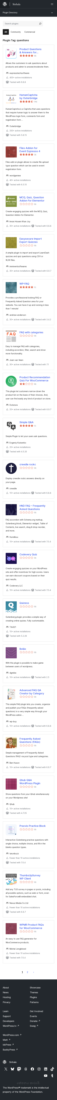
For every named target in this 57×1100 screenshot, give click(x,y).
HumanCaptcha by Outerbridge (28, 96)
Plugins (33, 997)
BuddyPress (10, 1049)
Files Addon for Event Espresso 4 (30, 150)
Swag (34, 1026)
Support (7, 1016)
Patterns (34, 1002)
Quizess (24, 603)
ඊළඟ (33, 972)
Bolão (23, 648)
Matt (7, 1039)
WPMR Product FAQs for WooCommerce (32, 926)
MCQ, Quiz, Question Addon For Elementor (32, 199)
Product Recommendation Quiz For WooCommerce (35, 379)
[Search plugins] (40, 23)
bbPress (8, 1044)
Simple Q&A (26, 422)
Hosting (7, 997)
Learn (5, 1011)
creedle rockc (28, 464)
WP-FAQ (24, 283)
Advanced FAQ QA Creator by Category (32, 692)
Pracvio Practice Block (33, 825)
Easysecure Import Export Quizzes (31, 240)
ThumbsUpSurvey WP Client (30, 877)
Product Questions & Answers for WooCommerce (31, 51)
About (6, 987)
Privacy (6, 1002)
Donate (35, 1021)
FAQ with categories (31, 332)
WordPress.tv (11, 1026)
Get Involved (36, 1011)
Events (33, 1016)
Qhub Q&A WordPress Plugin (30, 782)
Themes (34, 992)
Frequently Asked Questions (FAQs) (30, 740)
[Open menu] (52, 4)
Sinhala (12, 1062)
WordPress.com (12, 1035)
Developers (8, 1021)
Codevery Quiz (28, 554)
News (6, 992)
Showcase (35, 987)
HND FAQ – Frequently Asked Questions (32, 507)
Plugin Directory (10, 12)
